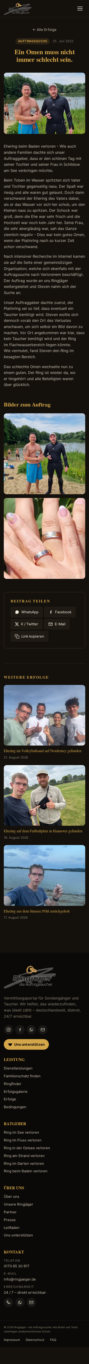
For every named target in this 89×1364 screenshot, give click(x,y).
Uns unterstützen (18, 1235)
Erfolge (10, 1099)
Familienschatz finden (22, 1076)
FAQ (53, 1340)
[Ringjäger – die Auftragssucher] (18, 8)
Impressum (12, 1340)
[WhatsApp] (31, 1029)
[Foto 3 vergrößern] (44, 538)
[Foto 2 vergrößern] (44, 453)
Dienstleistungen (18, 1068)
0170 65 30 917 (16, 1266)
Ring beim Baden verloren (25, 1171)
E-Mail (60, 624)
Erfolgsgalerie (16, 1091)
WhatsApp (29, 612)
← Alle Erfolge (44, 29)
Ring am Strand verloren (24, 1155)
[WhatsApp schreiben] (20, 1302)
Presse (10, 1220)
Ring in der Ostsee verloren (27, 1148)
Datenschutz (35, 1340)
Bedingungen (15, 1107)
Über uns (11, 1196)
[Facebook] (20, 1029)
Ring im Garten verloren (24, 1163)
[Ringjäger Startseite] (30, 976)
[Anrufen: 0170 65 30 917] (8, 1302)
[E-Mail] (42, 1029)
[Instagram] (8, 1029)
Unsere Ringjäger (18, 1204)
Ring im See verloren (21, 1132)
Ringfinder (12, 1084)
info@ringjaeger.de (20, 1279)
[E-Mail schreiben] (31, 1302)
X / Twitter (29, 624)
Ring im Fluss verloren (23, 1140)
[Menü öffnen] (80, 8)
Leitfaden (11, 1227)
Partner (10, 1212)
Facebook (63, 612)
